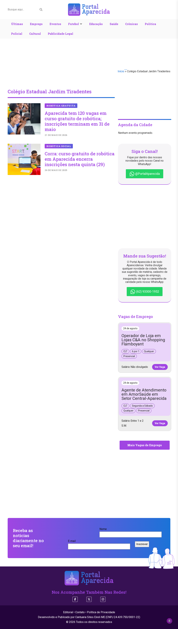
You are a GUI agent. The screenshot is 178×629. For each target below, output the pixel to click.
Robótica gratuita (60, 105)
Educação (96, 24)
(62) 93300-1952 (147, 291)
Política (150, 24)
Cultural (35, 33)
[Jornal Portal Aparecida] (89, 9)
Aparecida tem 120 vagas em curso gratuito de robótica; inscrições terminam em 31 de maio (77, 121)
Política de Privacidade (101, 612)
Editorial (68, 612)
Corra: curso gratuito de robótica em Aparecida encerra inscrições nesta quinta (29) (80, 159)
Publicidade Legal (60, 33)
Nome (103, 529)
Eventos (55, 24)
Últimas (17, 24)
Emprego (36, 24)
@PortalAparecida (147, 173)
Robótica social (58, 146)
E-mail (72, 541)
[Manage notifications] (169, 621)
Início (121, 71)
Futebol (73, 24)
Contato (80, 612)
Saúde (114, 24)
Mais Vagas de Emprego (144, 445)
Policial (16, 33)
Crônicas (131, 24)
